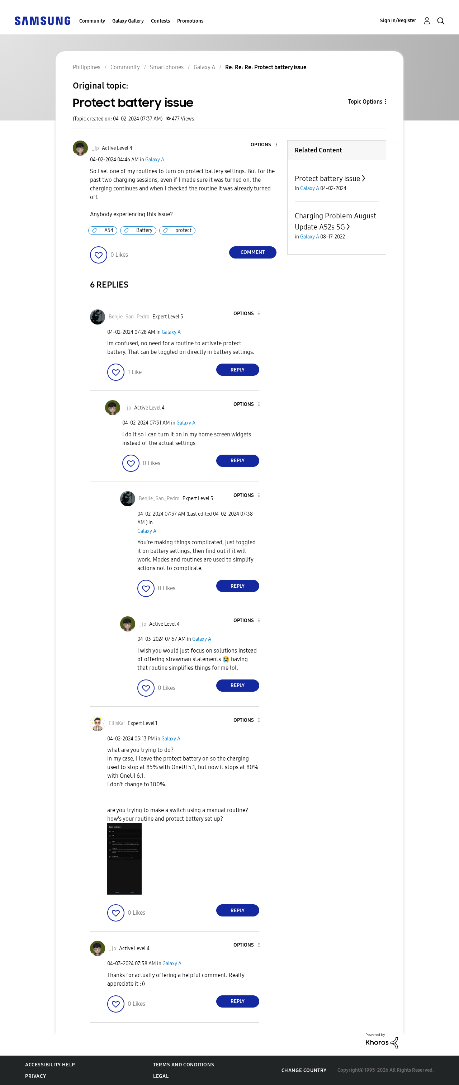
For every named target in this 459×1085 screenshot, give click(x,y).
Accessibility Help (50, 1065)
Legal (161, 1076)
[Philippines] (42, 20)
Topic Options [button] (365, 101)
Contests (160, 21)
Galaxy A (154, 160)
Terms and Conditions (183, 1065)
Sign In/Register (398, 21)
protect (183, 230)
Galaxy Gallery (128, 21)
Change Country (304, 1070)
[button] (263, 145)
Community (92, 21)
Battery (144, 230)
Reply (238, 370)
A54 (108, 230)
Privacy (35, 1076)
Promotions (190, 21)
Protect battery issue (327, 178)
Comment (253, 252)
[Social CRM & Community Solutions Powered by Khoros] (382, 1040)
